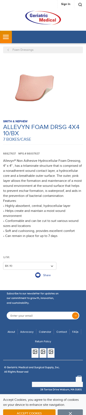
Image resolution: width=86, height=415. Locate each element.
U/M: (6, 257)
